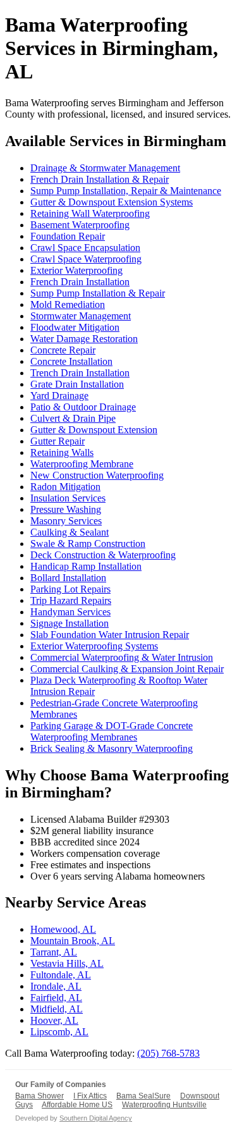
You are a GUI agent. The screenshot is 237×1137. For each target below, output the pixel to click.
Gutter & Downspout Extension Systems (111, 202)
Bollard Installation (68, 577)
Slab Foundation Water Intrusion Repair (109, 634)
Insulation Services (68, 498)
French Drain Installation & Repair (99, 179)
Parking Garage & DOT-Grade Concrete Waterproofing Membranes (111, 731)
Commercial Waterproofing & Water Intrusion (121, 657)
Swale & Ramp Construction (87, 543)
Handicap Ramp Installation (86, 566)
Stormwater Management (80, 315)
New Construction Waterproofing (97, 475)
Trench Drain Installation (80, 372)
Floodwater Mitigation (74, 327)
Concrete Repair (62, 350)
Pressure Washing (65, 509)
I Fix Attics (90, 1095)
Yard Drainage (59, 395)
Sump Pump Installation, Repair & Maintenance (125, 190)
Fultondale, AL (60, 974)
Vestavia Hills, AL (67, 963)
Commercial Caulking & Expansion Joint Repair (127, 668)
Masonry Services (66, 520)
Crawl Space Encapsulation (85, 247)
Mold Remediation (67, 304)
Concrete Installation (71, 361)
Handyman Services (70, 611)
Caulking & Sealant (69, 532)
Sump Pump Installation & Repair (97, 293)
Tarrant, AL (53, 952)
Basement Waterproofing (80, 224)
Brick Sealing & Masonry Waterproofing (111, 748)
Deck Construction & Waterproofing (103, 555)
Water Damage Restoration (84, 338)
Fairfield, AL (56, 997)
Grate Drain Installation (77, 384)
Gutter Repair (57, 441)
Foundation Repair (67, 236)
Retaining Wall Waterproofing (90, 213)
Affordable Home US (77, 1104)
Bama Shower (39, 1095)
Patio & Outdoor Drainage (83, 407)
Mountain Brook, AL (72, 940)
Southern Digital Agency (95, 1118)
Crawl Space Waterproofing (86, 259)
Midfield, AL (56, 1009)
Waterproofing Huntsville (164, 1104)
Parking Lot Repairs (70, 589)
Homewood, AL (63, 929)
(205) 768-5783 (168, 1053)
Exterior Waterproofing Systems (94, 646)
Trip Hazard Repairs (70, 600)
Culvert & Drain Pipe (73, 418)
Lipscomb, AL (59, 1031)
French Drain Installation (80, 281)
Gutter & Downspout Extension (93, 429)
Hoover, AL (54, 1020)
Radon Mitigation (65, 486)
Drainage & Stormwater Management (105, 168)
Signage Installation (69, 623)
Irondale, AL (56, 986)
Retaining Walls (62, 452)
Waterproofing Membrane (81, 463)
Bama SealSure (143, 1095)
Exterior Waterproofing (76, 270)
